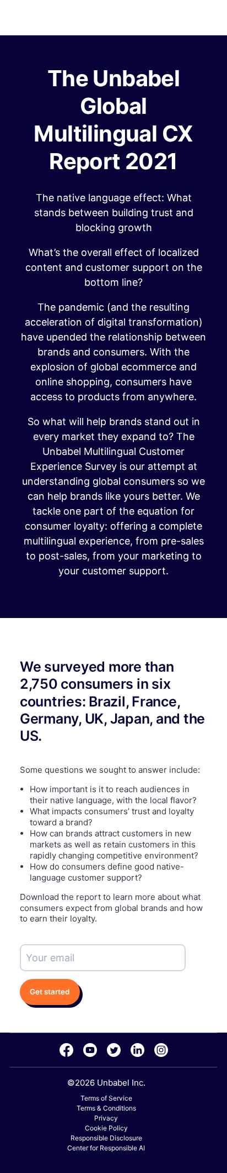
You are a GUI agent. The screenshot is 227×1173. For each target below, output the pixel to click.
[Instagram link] (161, 1050)
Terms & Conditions (106, 1108)
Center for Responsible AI (106, 1148)
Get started (50, 991)
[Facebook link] (66, 1050)
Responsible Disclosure (106, 1138)
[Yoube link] (90, 1050)
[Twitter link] (114, 1050)
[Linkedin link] (137, 1050)
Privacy (106, 1118)
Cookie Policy (106, 1128)
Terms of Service (106, 1098)
